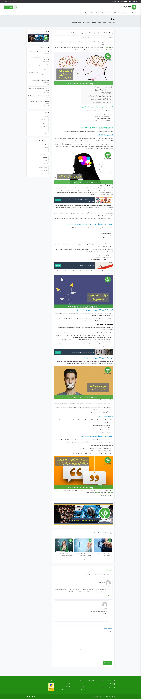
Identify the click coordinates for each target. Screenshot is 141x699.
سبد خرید (82, 689)
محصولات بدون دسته (43, 167)
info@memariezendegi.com (118, 1)
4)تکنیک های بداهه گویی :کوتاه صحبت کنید (102, 99)
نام (111, 649)
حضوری (46, 150)
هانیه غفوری (95, 37)
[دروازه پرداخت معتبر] (51, 686)
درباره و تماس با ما (88, 13)
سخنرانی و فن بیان (44, 154)
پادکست (46, 116)
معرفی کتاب (45, 126)
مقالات (10, 1)
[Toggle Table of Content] (109, 87)
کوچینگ (68, 684)
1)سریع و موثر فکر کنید (106, 92)
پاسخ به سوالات (44, 119)
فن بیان (82, 684)
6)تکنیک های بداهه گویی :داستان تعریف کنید (102, 102)
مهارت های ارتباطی (44, 174)
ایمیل (80, 649)
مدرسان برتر (45, 123)
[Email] (27, 696)
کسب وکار (45, 164)
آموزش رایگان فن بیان (123, 13)
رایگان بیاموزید (112, 13)
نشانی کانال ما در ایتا (65, 689)
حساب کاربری (67, 686)
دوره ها (15, 1)
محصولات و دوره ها (101, 13)
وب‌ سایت (110, 655)
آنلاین (46, 144)
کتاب (46, 160)
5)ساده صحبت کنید (107, 101)
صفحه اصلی (133, 13)
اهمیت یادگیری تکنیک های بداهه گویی (103, 89)
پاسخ (109, 595)
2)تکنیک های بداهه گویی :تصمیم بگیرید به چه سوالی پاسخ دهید (98, 95)
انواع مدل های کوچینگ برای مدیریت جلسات (39, 51)
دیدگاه (110, 632)
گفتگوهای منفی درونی (107, 93)
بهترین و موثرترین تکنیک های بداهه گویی (102, 90)
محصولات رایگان (44, 170)
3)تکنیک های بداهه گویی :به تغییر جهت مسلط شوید (100, 96)
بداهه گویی (106, 47)
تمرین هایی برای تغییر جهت (105, 98)
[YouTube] (29, 696)
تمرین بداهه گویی (96, 492)
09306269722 (132, 1)
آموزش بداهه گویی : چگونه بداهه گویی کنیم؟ (38, 96)
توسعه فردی (45, 147)
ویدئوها (46, 133)
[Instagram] (34, 696)
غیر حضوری (45, 157)
